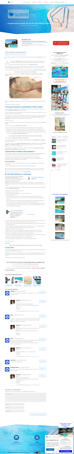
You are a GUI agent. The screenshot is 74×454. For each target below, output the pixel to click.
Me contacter (42, 445)
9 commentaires (34, 25)
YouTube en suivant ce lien (34, 311)
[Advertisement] (59, 182)
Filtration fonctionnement (25, 25)
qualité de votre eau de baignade (36, 67)
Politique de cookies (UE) (59, 2)
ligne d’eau (31, 168)
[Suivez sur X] (37, 453)
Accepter (50, 449)
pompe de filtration (15, 192)
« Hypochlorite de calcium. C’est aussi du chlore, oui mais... (61, 147)
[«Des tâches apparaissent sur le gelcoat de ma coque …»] (54, 142)
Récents (60, 136)
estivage (29, 163)
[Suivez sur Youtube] (39, 453)
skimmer (36, 168)
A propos (52, 2)
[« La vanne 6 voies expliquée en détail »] (54, 161)
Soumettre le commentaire (38, 414)
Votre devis (46, 2)
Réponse (42, 292)
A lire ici (17, 332)
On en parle (34, 2)
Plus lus (54, 136)
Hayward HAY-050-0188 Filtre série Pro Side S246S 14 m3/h (17, 210)
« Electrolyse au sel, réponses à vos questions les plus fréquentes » (62, 165)
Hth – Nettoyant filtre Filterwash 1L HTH (38, 177)
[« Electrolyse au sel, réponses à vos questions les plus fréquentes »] (54, 167)
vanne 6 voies (24, 238)
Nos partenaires (32, 443)
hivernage (9, 133)
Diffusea (40, 2)
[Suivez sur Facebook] (35, 453)
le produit (34, 226)
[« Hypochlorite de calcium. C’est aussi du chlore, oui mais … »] (54, 148)
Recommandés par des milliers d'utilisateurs (60, 80)
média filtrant (29, 109)
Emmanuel (18, 300)
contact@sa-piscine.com (20, 380)
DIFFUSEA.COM (39, 443)
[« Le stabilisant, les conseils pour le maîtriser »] (54, 155)
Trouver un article (26, 2)
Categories (66, 136)
